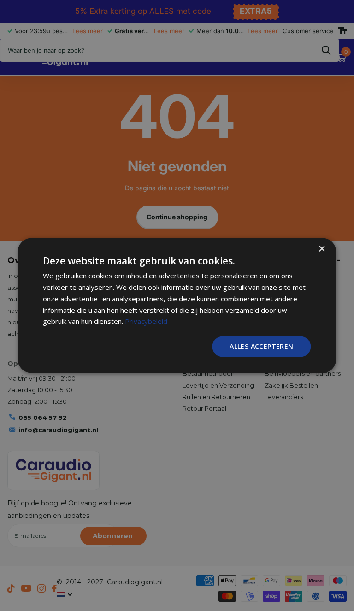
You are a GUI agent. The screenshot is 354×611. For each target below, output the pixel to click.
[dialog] (177, 305)
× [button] (321, 249)
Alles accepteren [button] (261, 346)
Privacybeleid (146, 321)
